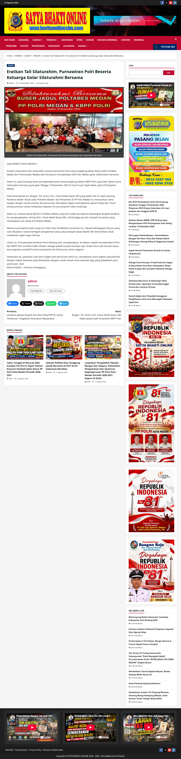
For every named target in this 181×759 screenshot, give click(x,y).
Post (40, 303)
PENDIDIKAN (38, 46)
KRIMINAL (139, 40)
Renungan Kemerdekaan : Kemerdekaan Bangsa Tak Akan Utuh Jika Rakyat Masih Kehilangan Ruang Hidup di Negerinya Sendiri (151, 238)
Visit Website (36, 291)
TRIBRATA (51, 40)
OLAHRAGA (68, 46)
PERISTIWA (11, 46)
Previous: (35, 315)
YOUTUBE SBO (168, 46)
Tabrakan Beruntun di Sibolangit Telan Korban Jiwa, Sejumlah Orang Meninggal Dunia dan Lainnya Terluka (149, 283)
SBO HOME (9, 40)
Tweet (27, 303)
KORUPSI (125, 40)
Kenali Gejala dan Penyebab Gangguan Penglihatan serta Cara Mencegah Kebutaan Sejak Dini (150, 299)
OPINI (79, 40)
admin (11, 83)
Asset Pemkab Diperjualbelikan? (144, 683)
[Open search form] (176, 39)
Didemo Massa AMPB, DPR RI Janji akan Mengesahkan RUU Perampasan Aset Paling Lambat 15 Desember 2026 (150, 223)
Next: (96, 315)
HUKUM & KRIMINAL (107, 40)
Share (14, 303)
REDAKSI (10, 750)
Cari (131, 65)
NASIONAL (24, 40)
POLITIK (24, 46)
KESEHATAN (54, 46)
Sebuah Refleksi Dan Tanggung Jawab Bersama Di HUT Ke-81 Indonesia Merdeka (63, 365)
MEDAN (11, 65)
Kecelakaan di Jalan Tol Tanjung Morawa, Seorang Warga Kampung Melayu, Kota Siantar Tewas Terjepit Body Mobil (149, 695)
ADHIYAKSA (67, 40)
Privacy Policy (35, 750)
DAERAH (37, 40)
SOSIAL (108, 353)
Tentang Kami (21, 750)
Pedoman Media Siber (53, 750)
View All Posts (55, 291)
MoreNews (106, 756)
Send (52, 303)
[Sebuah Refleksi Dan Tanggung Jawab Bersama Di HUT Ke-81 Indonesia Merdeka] (64, 347)
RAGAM (81, 46)
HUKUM (90, 40)
